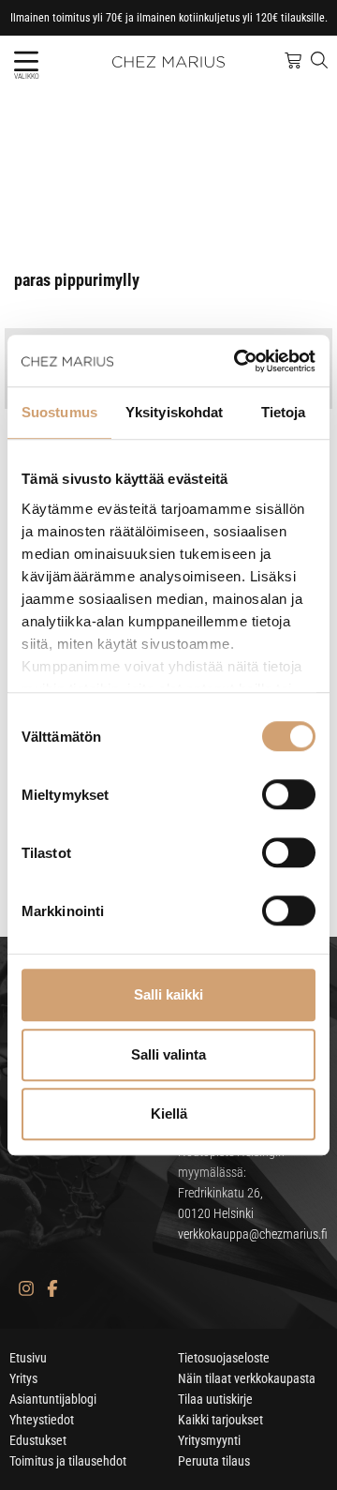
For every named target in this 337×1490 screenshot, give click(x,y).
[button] (25, 61)
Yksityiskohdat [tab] (174, 412)
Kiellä (169, 1113)
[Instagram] (25, 1288)
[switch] (288, 794)
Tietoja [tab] (283, 412)
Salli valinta (168, 1054)
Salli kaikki (168, 994)
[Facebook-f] (52, 1288)
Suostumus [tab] (59, 412)
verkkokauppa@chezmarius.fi (253, 1234)
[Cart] (293, 61)
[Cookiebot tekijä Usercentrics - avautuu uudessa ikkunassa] (237, 361)
